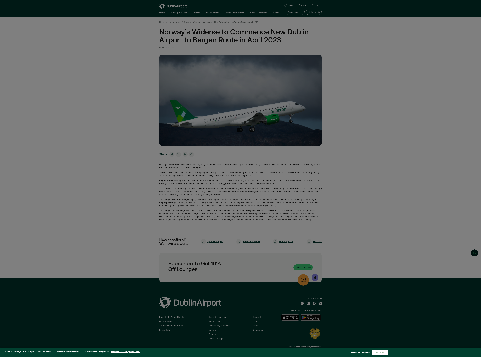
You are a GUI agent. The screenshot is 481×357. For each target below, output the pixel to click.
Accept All (380, 352)
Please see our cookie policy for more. (125, 352)
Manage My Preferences (360, 352)
